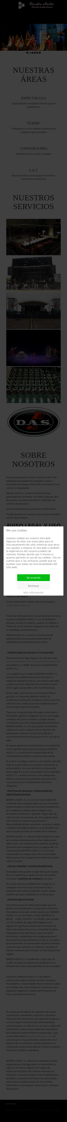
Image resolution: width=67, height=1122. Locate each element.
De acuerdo (33, 577)
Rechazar (33, 586)
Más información (33, 592)
